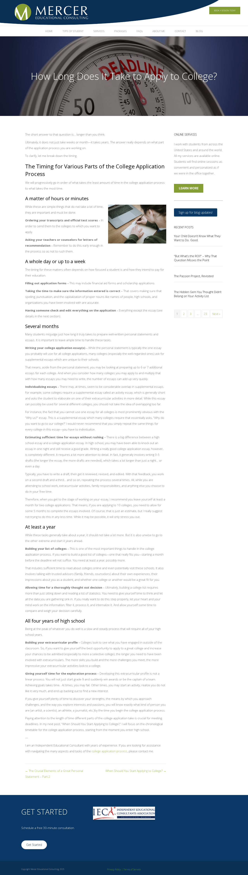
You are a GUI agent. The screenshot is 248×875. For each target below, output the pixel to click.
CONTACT (180, 31)
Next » (216, 314)
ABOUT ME (158, 31)
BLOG (199, 31)
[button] (195, 212)
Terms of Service (132, 869)
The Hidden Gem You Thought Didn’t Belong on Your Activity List (197, 294)
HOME (49, 31)
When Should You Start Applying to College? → (135, 771)
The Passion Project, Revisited (194, 276)
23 (205, 314)
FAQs (140, 31)
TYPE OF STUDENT (73, 31)
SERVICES (98, 31)
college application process (109, 751)
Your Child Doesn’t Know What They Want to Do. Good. (197, 238)
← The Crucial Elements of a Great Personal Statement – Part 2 (54, 773)
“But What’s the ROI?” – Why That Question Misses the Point (195, 258)
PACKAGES (120, 31)
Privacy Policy (114, 869)
